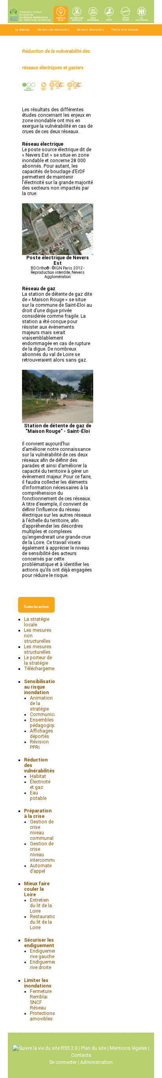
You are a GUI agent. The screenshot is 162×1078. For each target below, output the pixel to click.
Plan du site (93, 1048)
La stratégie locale (36, 622)
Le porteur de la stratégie (38, 660)
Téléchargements (26, 39)
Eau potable (38, 795)
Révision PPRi (39, 744)
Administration (96, 1062)
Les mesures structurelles (38, 649)
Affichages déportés (41, 733)
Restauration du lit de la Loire (44, 922)
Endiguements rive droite (45, 964)
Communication (47, 714)
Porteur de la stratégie (125, 29)
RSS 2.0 (68, 1048)
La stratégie (22, 29)
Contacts (81, 1055)
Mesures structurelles (90, 29)
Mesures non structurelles (53, 29)
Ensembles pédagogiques (45, 722)
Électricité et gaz (40, 784)
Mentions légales (128, 1048)
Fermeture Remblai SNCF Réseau (41, 1000)
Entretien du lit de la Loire (41, 905)
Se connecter (63, 1062)
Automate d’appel (41, 868)
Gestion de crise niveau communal (41, 830)
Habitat (38, 776)
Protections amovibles (42, 1016)
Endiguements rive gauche (45, 953)
